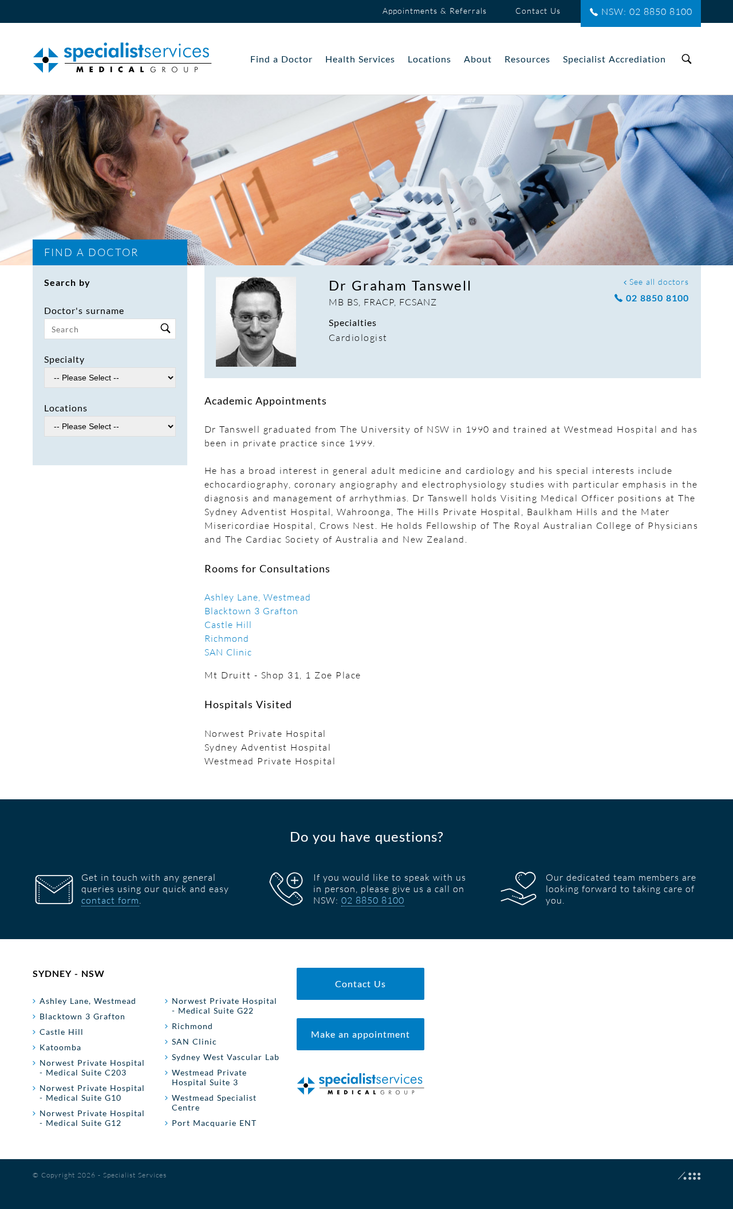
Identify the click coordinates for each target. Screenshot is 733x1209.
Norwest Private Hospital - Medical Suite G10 (92, 1092)
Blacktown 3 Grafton (251, 611)
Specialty (64, 359)
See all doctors (657, 281)
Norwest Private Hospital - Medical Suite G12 (92, 1118)
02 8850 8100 (656, 297)
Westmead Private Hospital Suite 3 (209, 1077)
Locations (66, 407)
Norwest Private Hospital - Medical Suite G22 (224, 1005)
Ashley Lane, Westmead (257, 597)
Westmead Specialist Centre (214, 1102)
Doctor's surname (84, 310)
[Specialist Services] (122, 58)
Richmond (226, 638)
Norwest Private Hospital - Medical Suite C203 (92, 1067)
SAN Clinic (228, 652)
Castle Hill (228, 624)
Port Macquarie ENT (214, 1123)
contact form (110, 900)
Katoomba (60, 1047)
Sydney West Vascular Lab (225, 1057)
